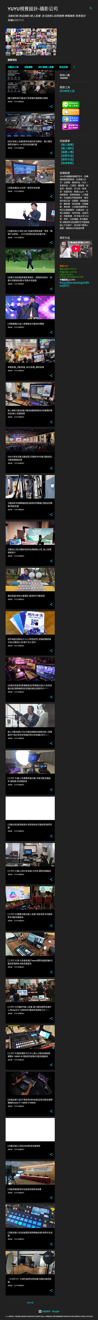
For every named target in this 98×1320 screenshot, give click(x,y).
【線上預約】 (67, 148)
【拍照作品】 (67, 155)
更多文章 (30, 1303)
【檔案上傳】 (67, 152)
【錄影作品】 (67, 159)
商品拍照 (63, 67)
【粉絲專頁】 (67, 163)
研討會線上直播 (46, 67)
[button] (51, 107)
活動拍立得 (13, 67)
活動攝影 (28, 67)
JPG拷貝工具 (67, 91)
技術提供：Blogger (50, 1311)
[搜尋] (90, 8)
